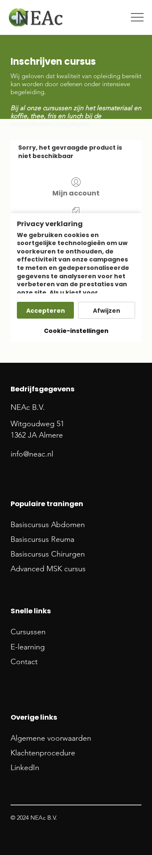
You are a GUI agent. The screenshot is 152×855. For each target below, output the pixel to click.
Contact (24, 661)
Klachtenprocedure (43, 752)
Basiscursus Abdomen (48, 524)
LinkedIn (25, 767)
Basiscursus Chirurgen (48, 554)
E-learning (28, 647)
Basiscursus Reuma (42, 539)
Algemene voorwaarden (51, 738)
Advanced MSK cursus (48, 568)
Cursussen (28, 631)
